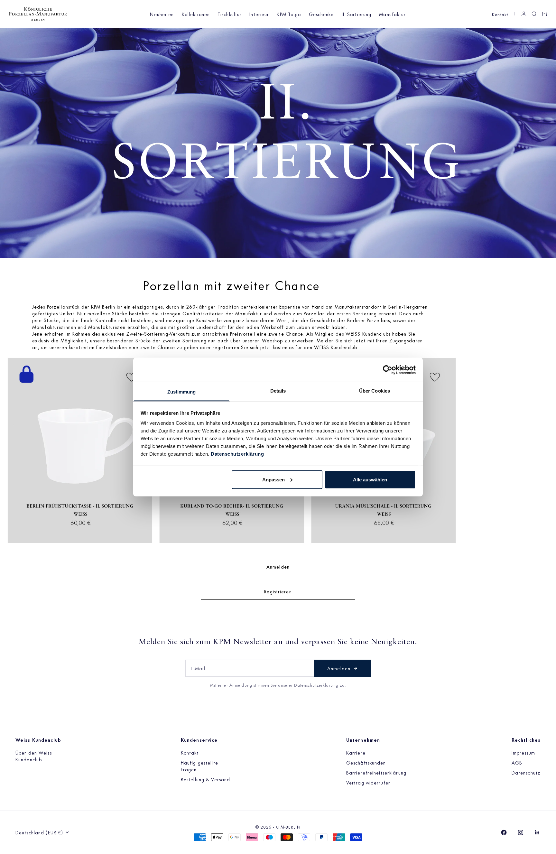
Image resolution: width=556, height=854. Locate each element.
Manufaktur (392, 14)
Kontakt (500, 14)
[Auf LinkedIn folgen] (537, 832)
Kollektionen (196, 14)
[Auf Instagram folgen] (520, 832)
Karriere (356, 752)
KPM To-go (289, 14)
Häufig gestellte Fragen (199, 766)
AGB (517, 762)
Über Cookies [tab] (374, 391)
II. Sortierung (357, 14)
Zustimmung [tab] (181, 392)
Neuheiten (162, 14)
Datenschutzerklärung (237, 454)
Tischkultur (230, 14)
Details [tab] (278, 391)
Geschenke (321, 14)
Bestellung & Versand (205, 779)
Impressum (523, 752)
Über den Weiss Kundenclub (33, 756)
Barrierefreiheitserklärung (376, 772)
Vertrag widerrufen (368, 782)
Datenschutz (526, 772)
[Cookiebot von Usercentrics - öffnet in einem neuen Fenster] (387, 370)
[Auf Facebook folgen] (504, 832)
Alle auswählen (370, 479)
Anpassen (273, 479)
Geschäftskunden (366, 762)
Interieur (259, 14)
